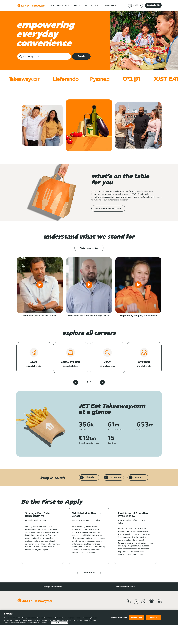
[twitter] (143, 601)
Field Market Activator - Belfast (86, 514)
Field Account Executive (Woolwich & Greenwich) (133, 514)
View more (89, 573)
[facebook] (128, 601)
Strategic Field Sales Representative (37, 514)
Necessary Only (136, 617)
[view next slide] (102, 382)
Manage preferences (52, 587)
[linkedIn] (136, 601)
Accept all (153, 617)
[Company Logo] (31, 5)
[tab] (87, 381)
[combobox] (44, 56)
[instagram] (151, 601)
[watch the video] (39, 285)
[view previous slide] (75, 382)
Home (51, 5)
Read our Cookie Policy (59, 622)
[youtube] (159, 601)
